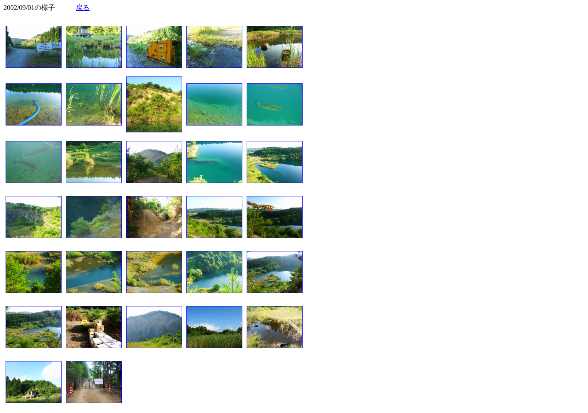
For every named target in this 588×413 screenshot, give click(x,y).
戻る (83, 7)
